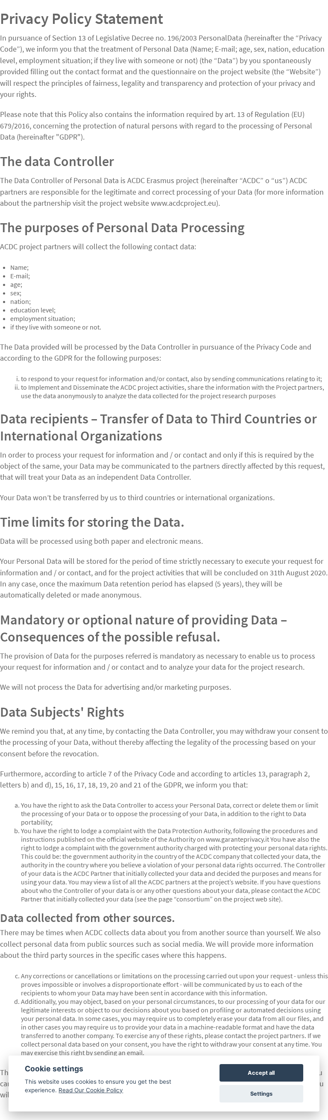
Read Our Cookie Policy (91, 1090)
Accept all (261, 1073)
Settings (261, 1094)
